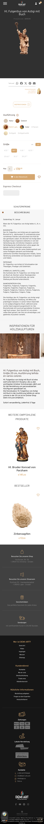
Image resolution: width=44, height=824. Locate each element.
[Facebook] (21, 83)
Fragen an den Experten (22, 697)
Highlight (22, 652)
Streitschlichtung (22, 676)
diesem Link (33, 820)
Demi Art (22, 646)
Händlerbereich (22, 682)
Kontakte (22, 670)
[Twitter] (25, 83)
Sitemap (22, 658)
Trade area (22, 679)
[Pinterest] (30, 83)
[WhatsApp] (17, 83)
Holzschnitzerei (22, 700)
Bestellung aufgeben (22, 694)
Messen (22, 655)
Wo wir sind (22, 673)
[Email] (34, 83)
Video (22, 649)
